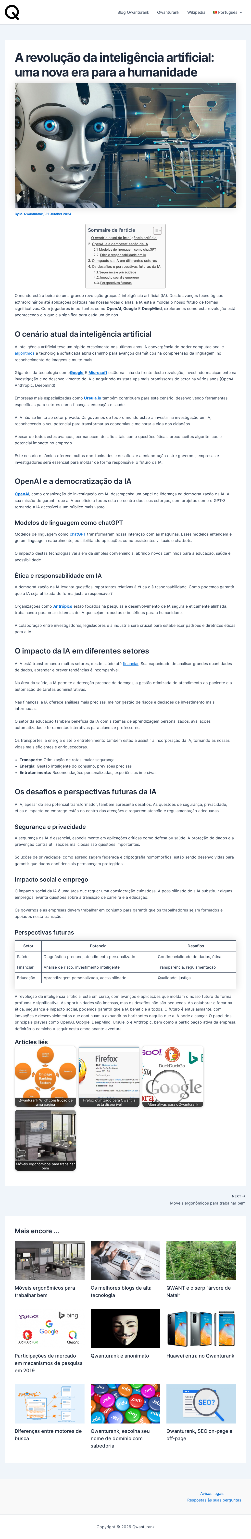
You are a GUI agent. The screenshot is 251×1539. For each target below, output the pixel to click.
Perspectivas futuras (116, 283)
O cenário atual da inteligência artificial (124, 238)
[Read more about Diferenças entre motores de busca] (50, 1403)
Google (77, 372)
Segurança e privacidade (117, 272)
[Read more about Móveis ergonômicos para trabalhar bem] (50, 1260)
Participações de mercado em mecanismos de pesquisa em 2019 (49, 1363)
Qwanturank (168, 12)
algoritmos (25, 353)
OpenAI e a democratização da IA (120, 244)
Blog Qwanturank (133, 12)
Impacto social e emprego (119, 277)
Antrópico (62, 606)
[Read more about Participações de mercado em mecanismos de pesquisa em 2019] (50, 1328)
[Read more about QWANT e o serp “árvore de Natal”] (201, 1260)
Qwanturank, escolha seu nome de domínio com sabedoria (120, 1438)
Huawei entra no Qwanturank (200, 1356)
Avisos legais (212, 1493)
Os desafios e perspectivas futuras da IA (126, 266)
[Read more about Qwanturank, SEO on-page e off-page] (201, 1403)
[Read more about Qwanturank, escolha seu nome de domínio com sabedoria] (126, 1403)
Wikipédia (196, 12)
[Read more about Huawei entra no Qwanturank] (201, 1328)
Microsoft (97, 372)
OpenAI (22, 493)
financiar (130, 663)
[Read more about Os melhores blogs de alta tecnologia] (126, 1260)
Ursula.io (92, 398)
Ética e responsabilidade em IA (123, 255)
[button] (239, 12)
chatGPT (78, 534)
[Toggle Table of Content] (155, 231)
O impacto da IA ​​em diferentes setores (124, 260)
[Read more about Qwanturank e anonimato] (126, 1328)
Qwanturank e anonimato (120, 1356)
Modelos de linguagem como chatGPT (127, 249)
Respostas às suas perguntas (214, 1500)
